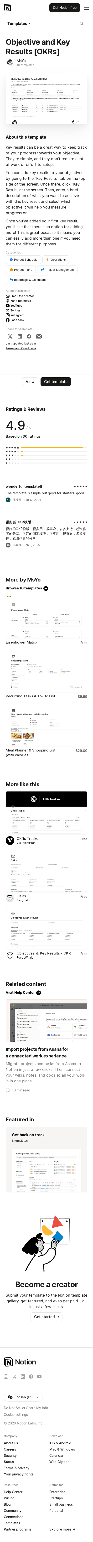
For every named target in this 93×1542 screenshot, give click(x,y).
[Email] (38, 336)
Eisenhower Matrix (21, 642)
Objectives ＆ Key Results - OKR (44, 953)
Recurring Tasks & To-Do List (30, 696)
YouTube (16, 305)
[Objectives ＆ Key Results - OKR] (46, 927)
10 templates (25, 65)
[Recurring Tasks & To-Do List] (46, 670)
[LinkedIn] (20, 336)
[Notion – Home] (8, 8)
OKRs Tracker (28, 838)
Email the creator (22, 296)
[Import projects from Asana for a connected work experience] (46, 1020)
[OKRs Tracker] (46, 813)
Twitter (15, 310)
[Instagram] (6, 1377)
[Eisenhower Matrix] (46, 616)
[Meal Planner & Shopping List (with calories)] (46, 724)
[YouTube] (39, 1377)
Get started (46, 1316)
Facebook (17, 320)
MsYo (21, 60)
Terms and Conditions (21, 348)
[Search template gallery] (81, 23)
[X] (10, 336)
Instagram (17, 315)
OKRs (21, 896)
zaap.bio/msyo (20, 301)
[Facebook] (29, 336)
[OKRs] (46, 870)
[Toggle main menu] (86, 7)
